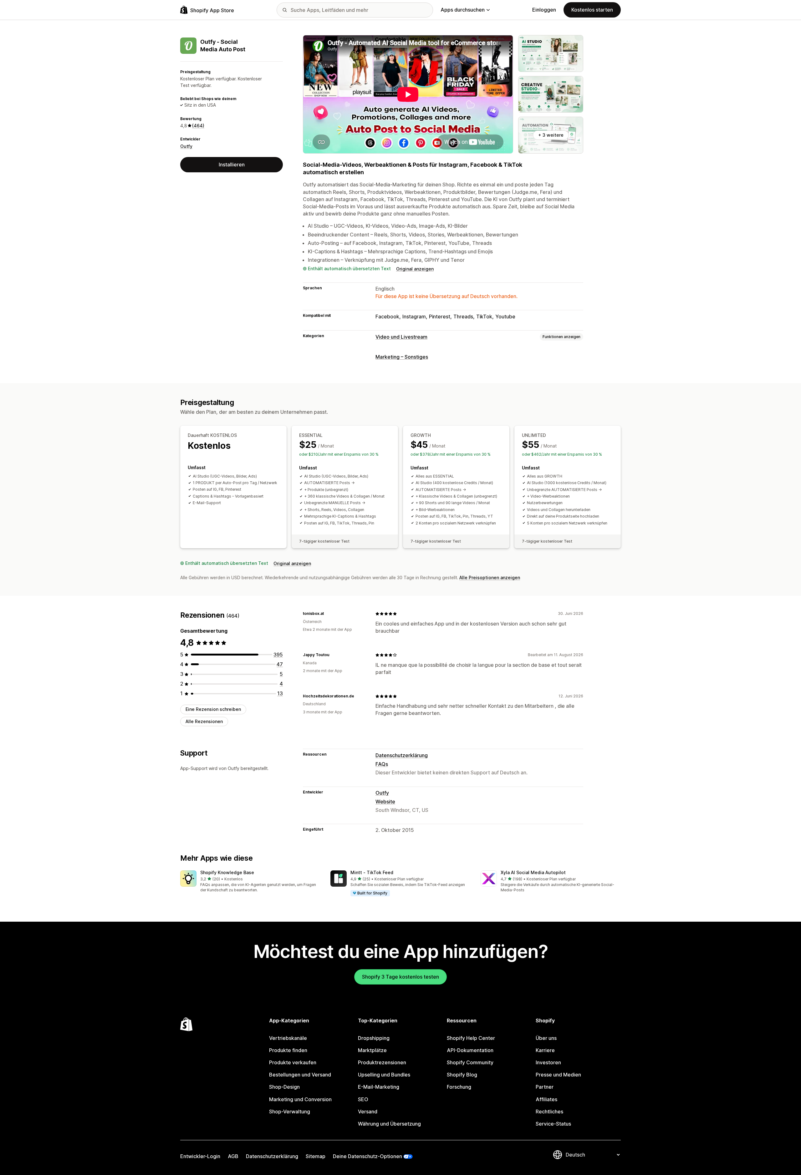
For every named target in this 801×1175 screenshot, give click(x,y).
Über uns (546, 1038)
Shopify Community (470, 1062)
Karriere (545, 1050)
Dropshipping (374, 1038)
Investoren (548, 1062)
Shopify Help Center (471, 1038)
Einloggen (544, 10)
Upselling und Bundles (384, 1074)
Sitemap (315, 1156)
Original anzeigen (415, 268)
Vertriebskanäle (288, 1038)
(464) (198, 125)
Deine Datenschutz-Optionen (367, 1156)
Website (385, 801)
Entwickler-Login (200, 1156)
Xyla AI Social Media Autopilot (533, 872)
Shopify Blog (462, 1074)
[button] (250, 881)
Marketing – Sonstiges (401, 357)
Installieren (232, 164)
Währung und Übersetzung (389, 1124)
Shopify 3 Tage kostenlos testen (400, 977)
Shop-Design (284, 1087)
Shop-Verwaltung (289, 1111)
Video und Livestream (401, 337)
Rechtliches (549, 1111)
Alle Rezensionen (204, 721)
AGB (233, 1156)
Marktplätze (372, 1050)
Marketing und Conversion (300, 1099)
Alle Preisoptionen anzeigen (489, 577)
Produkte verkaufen (292, 1062)
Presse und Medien (558, 1074)
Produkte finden (288, 1050)
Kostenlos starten (592, 10)
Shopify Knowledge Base (227, 872)
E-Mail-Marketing (378, 1087)
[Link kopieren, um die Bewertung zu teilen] (327, 613)
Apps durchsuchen (463, 10)
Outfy (186, 146)
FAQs (381, 764)
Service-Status (553, 1124)
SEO (363, 1099)
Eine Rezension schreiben (213, 709)
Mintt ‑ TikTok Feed (371, 872)
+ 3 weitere (551, 135)
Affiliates (546, 1099)
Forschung (459, 1087)
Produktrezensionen (382, 1062)
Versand (367, 1111)
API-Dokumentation (470, 1050)
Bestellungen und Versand (300, 1074)
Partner (545, 1087)
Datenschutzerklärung (401, 755)
